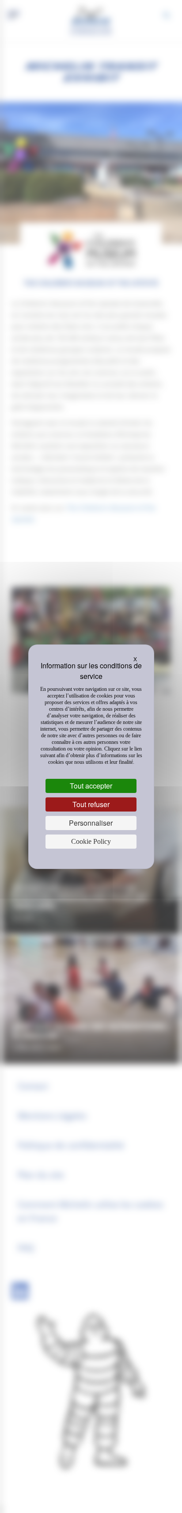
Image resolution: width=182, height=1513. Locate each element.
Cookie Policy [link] (91, 841)
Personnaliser (91, 823)
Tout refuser (91, 804)
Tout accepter (91, 786)
